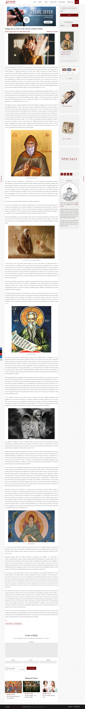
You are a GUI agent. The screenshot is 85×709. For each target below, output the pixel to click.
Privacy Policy (77, 706)
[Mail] (68, 174)
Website (48, 660)
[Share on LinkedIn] (1, 357)
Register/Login (70, 2)
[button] (67, 78)
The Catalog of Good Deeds (16, 706)
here (63, 220)
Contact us (70, 706)
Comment (31, 642)
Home (34, 2)
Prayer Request (62, 2)
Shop (77, 2)
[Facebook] (64, 174)
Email (31, 660)
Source (28, 31)
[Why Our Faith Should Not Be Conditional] (13, 686)
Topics (45, 2)
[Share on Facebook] (1, 349)
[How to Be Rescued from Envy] (49, 686)
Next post (83, 178)
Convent (40, 2)
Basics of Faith (53, 2)
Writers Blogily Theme (41, 706)
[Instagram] (61, 174)
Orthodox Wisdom (9, 623)
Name (13, 660)
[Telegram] (71, 174)
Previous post (1, 179)
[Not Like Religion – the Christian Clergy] (31, 686)
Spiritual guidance (18, 623)
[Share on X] (1, 351)
